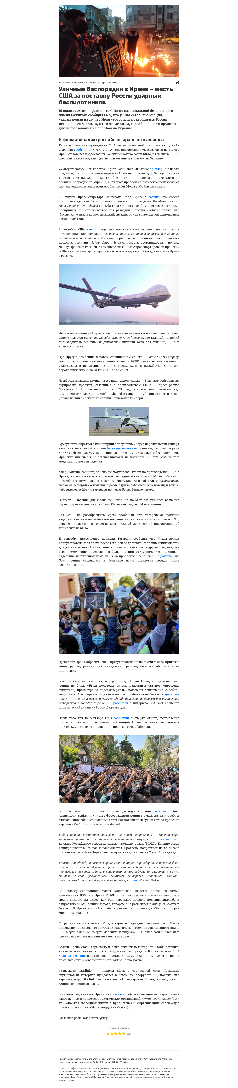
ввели (91, 229)
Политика (111, 82)
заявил (154, 197)
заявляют (120, 994)
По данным (164, 556)
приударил (158, 169)
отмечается (167, 839)
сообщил (80, 150)
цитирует (171, 694)
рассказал (120, 703)
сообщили (121, 718)
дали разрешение (72, 956)
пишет (134, 880)
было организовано (122, 448)
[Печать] (177, 82)
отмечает (162, 811)
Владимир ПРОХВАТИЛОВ (85, 82)
